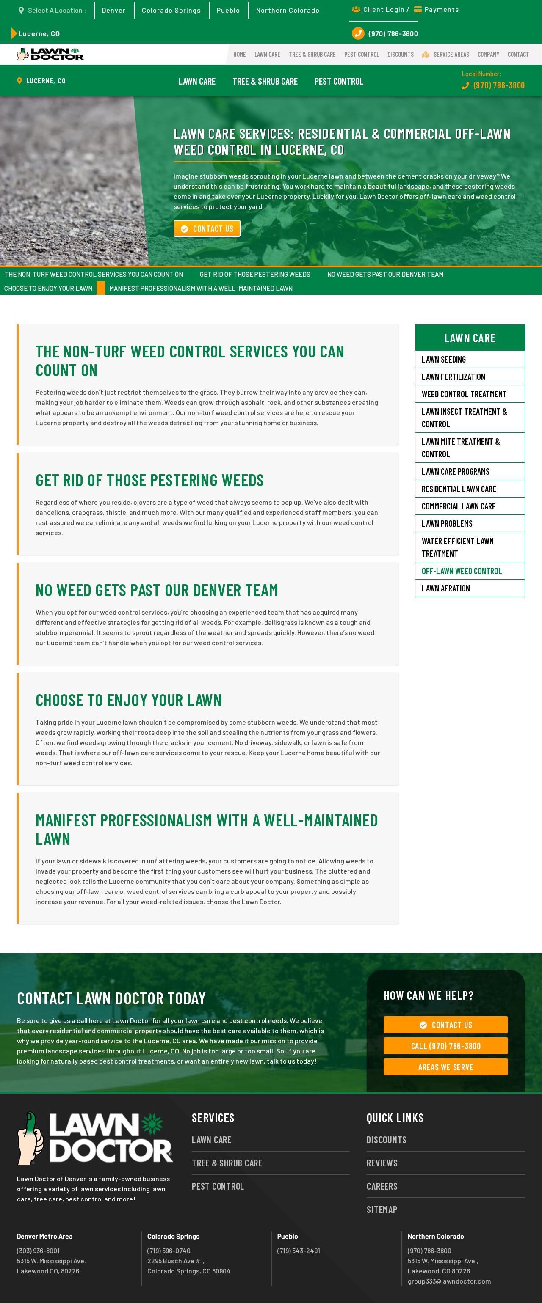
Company (488, 54)
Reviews (382, 1162)
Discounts (400, 54)
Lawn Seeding (444, 359)
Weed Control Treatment (464, 394)
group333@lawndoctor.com (449, 1281)
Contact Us (213, 228)
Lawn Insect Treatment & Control (464, 417)
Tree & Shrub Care (312, 54)
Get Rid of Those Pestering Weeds (255, 274)
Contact (518, 54)
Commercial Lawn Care (459, 506)
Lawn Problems (447, 523)
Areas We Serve (446, 1067)
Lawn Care (267, 54)
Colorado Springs (171, 10)
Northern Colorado (288, 10)
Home (239, 54)
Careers (382, 1185)
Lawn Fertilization (453, 376)
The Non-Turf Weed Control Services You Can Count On (93, 274)
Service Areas (451, 54)
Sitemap (382, 1209)
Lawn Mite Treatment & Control (461, 447)
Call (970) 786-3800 (446, 1046)
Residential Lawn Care (459, 489)
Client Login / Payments (411, 9)
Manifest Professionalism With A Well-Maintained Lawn (201, 288)
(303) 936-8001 (38, 1250)
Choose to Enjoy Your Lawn (48, 288)
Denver (114, 10)
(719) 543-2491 (298, 1250)
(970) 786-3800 (393, 33)
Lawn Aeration (447, 588)
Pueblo (228, 10)
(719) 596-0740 (169, 1250)
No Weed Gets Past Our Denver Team (385, 274)
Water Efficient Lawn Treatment (458, 547)
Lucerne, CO (39, 33)
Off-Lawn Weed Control (462, 571)
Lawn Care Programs (455, 471)
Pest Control (361, 54)
